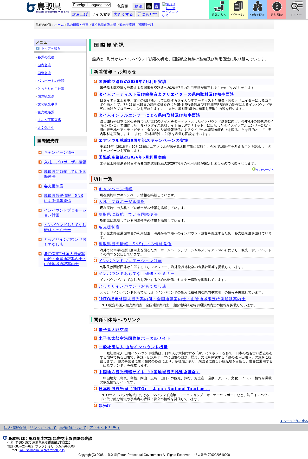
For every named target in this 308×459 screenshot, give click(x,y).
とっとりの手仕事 (51, 89)
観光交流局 (127, 24)
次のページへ (265, 169)
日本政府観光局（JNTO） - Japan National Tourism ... (154, 389)
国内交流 (44, 65)
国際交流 (44, 73)
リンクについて (43, 428)
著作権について (72, 428)
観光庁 (105, 406)
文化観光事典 (48, 104)
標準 (139, 6)
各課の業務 (46, 57)
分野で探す (238, 15)
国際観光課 (146, 24)
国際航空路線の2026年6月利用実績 (133, 157)
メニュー (296, 15)
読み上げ (80, 14)
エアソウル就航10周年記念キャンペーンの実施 (143, 140)
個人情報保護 (15, 428)
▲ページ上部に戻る (294, 421)
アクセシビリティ (104, 428)
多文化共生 (46, 128)
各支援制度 (53, 186)
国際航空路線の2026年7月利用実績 (133, 82)
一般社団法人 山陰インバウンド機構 (133, 347)
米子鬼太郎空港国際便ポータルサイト (135, 338)
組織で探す (257, 15)
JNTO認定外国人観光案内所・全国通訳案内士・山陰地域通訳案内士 (65, 259)
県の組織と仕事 (78, 24)
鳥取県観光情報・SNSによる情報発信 (135, 244)
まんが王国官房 (49, 120)
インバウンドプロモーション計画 (130, 261)
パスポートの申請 (51, 81)
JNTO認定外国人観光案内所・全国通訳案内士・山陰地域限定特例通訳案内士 (172, 299)
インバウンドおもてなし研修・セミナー (137, 273)
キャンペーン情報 (59, 152)
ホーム (59, 24)
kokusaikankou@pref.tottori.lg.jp (41, 450)
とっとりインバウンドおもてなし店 (133, 286)
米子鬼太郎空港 (113, 330)
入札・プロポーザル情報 (65, 162)
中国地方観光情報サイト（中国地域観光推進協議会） (149, 372)
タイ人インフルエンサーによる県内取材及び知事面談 (149, 115)
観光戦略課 (46, 112)
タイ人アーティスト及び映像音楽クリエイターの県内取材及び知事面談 (166, 94)
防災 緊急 (277, 15)
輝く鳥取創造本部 (103, 24)
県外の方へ (219, 15)
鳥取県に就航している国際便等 (128, 214)
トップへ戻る (50, 48)
